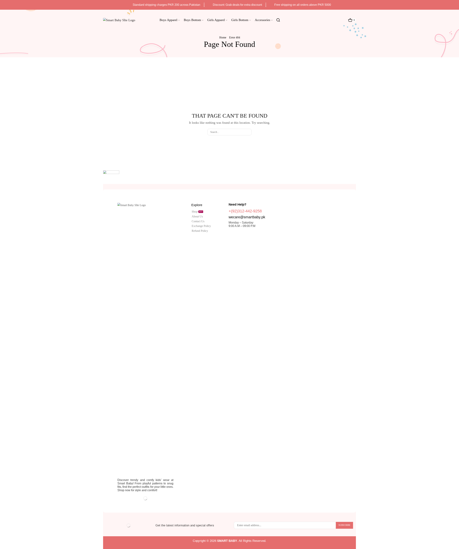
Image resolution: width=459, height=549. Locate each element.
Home (222, 37)
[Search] (248, 132)
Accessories (262, 20)
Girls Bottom (239, 20)
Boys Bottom (192, 20)
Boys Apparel (168, 20)
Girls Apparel (216, 20)
